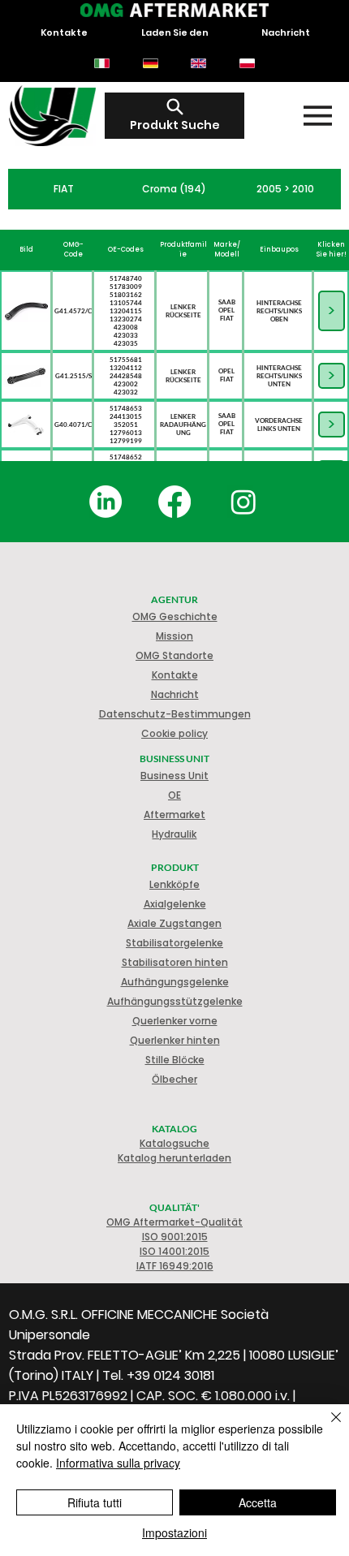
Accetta (258, 1502)
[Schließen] (326, 1426)
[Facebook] (174, 501)
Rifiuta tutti (94, 1502)
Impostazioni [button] (174, 1532)
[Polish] (246, 63)
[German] (150, 63)
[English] (198, 63)
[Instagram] (243, 501)
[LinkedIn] (105, 501)
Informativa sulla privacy (118, 1463)
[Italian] (102, 63)
